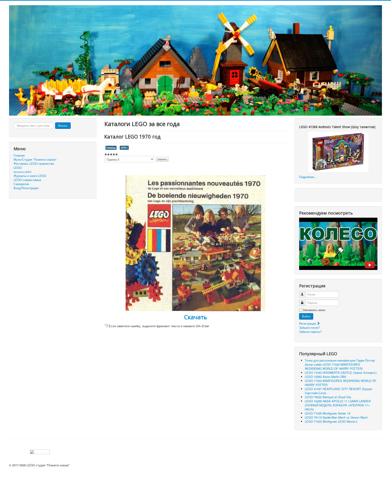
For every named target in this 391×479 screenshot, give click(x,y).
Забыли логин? (309, 327)
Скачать (195, 317)
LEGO (18, 168)
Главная (19, 155)
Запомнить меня (314, 310)
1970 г (124, 147)
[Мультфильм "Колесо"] (338, 243)
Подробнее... (308, 177)
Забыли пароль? (310, 331)
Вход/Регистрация (26, 188)
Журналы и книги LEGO (30, 176)
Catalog (111, 147)
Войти (306, 316)
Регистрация (308, 323)
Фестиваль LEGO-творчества (34, 164)
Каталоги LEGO (22, 172)
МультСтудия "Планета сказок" (35, 159)
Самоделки (21, 184)
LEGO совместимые (27, 180)
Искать (63, 125)
